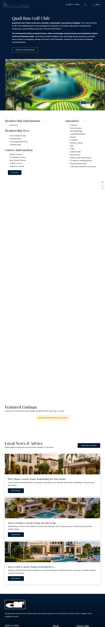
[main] (52, 297)
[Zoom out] (102, 185)
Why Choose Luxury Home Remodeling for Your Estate (37, 479)
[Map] (52, 289)
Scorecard (14, 172)
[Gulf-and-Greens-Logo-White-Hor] (16, 4)
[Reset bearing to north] (102, 188)
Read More (15, 491)
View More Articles (89, 445)
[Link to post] (52, 464)
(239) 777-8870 (73, 5)
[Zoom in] (102, 182)
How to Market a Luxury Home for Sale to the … (33, 522)
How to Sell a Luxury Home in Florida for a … (32, 566)
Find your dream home (25, 50)
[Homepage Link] (15, 604)
